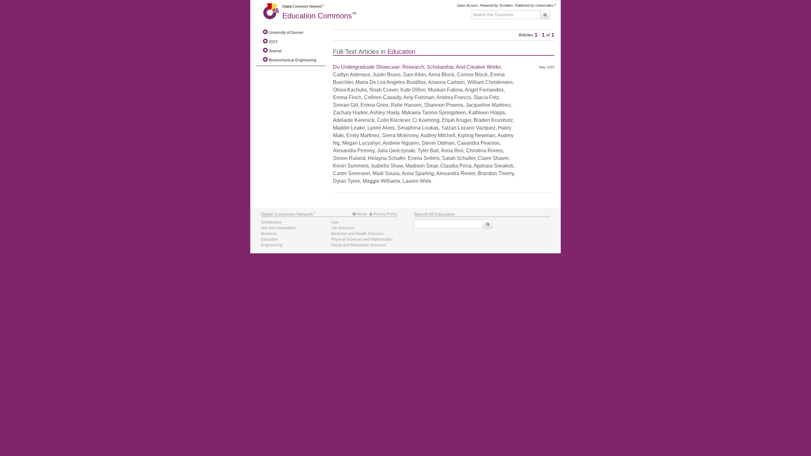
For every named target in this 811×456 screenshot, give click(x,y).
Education (317, 15)
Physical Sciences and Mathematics (362, 239)
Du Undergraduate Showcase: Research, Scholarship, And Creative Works (417, 67)
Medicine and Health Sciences (357, 233)
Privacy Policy (384, 214)
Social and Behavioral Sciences (358, 245)
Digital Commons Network (302, 6)
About (361, 214)
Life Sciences (342, 228)
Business (269, 233)
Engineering (271, 245)
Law (334, 222)
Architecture (271, 222)
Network (287, 214)
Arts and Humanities (278, 228)
